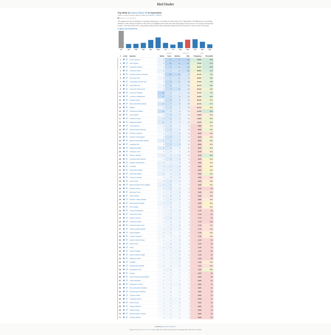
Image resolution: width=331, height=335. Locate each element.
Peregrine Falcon (135, 299)
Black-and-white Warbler (138, 104)
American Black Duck (137, 225)
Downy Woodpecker (137, 211)
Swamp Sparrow (135, 306)
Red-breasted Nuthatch (138, 291)
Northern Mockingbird (137, 137)
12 (163, 104)
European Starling (136, 67)
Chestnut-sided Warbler (138, 159)
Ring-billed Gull (135, 85)
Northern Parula (135, 118)
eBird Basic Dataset (145, 329)
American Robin (135, 71)
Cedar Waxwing (135, 280)
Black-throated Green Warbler (140, 185)
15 (163, 111)
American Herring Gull (137, 89)
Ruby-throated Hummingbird (139, 277)
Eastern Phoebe (135, 218)
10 (163, 122)
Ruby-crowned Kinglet (137, 255)
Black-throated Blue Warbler (139, 141)
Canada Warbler (135, 317)
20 (163, 93)
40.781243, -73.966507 (155, 15)
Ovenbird (133, 166)
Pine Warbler (134, 207)
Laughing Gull (134, 144)
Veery (132, 247)
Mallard (132, 107)
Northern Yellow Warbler (138, 199)
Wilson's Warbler (135, 155)
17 (163, 96)
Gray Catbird (134, 115)
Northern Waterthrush (137, 163)
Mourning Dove (135, 78)
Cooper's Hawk (135, 295)
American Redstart (136, 93)
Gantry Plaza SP (138, 12)
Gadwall (132, 262)
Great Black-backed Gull (138, 82)
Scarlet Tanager (135, 251)
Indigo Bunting (135, 310)
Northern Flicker (135, 188)
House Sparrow (135, 60)
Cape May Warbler (136, 170)
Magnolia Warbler (136, 122)
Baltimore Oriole (135, 258)
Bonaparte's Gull (135, 269)
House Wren (134, 244)
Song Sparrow (134, 126)
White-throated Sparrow (138, 129)
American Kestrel (135, 222)
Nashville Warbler (136, 174)
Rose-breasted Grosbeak (138, 288)
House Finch (134, 181)
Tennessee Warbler (136, 111)
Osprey (132, 273)
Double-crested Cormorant (139, 74)
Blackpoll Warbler (136, 148)
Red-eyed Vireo (135, 192)
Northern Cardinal (136, 133)
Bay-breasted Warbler (137, 203)
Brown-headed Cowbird (138, 314)
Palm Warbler (134, 196)
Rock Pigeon (134, 63)
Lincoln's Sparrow (136, 236)
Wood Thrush (134, 303)
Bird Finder (165, 4)
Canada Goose (135, 100)
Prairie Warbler (135, 233)
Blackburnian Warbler (137, 266)
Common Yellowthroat (137, 96)
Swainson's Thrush (136, 284)
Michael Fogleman (169, 326)
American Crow (135, 152)
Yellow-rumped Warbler (138, 229)
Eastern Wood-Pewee (137, 240)
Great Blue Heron (136, 214)
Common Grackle (136, 177)
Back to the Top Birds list (128, 29)
